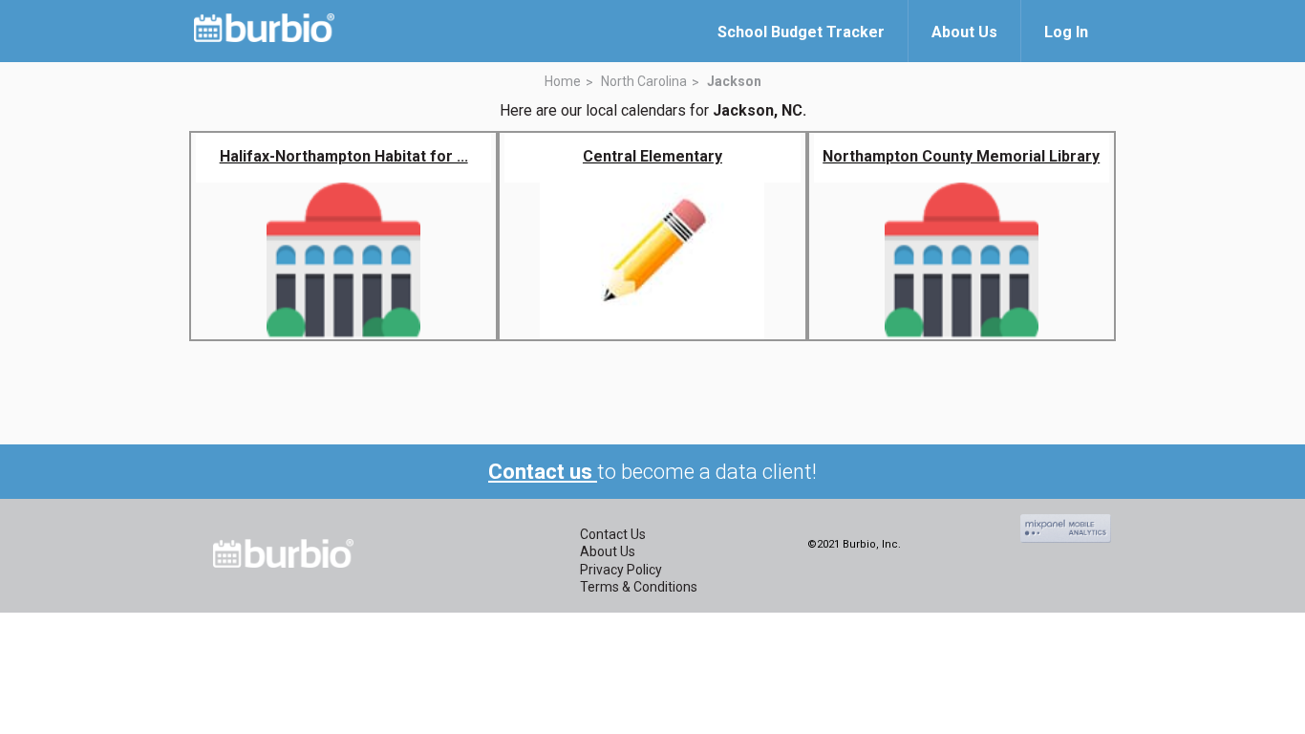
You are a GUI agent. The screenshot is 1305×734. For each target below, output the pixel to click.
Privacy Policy (621, 569)
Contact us (542, 472)
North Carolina (644, 81)
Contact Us (613, 534)
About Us (607, 551)
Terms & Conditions (638, 586)
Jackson (734, 81)
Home (563, 81)
